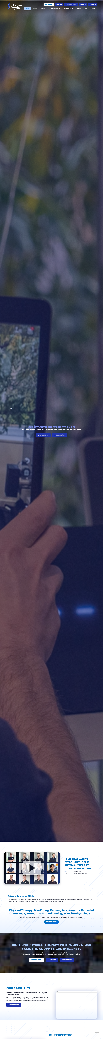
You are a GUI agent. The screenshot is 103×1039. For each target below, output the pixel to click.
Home (27, 8)
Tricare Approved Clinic (21, 896)
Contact (93, 8)
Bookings (79, 8)
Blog (86, 8)
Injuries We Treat (54, 8)
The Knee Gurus (67, 8)
